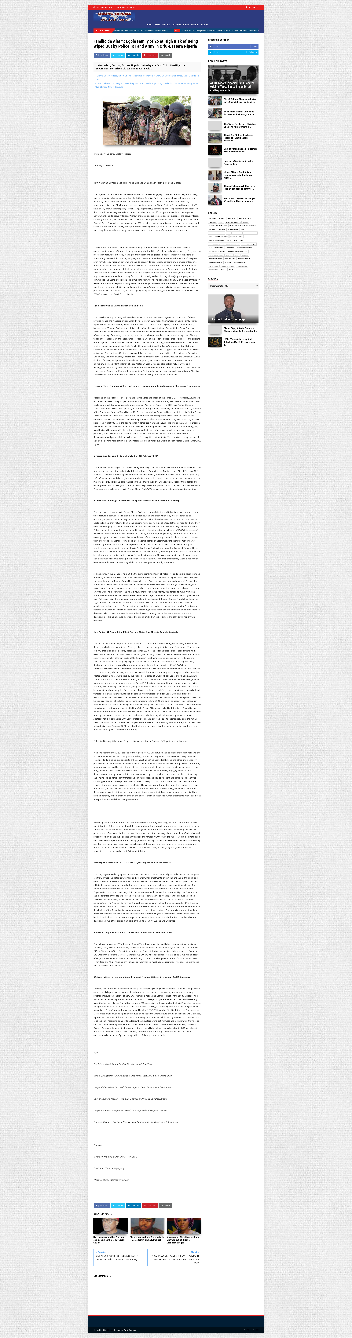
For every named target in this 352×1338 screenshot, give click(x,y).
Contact (255, 1330)
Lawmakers (230, 248)
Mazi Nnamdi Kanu (216, 255)
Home (246, 1330)
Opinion (228, 262)
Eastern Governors (216, 233)
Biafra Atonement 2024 (217, 226)
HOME (150, 24)
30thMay (222, 218)
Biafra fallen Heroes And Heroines (242, 226)
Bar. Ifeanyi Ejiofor (244, 30)
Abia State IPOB (245, 218)
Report (223, 269)
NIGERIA (166, 24)
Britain (212, 229)
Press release (242, 266)
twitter (132, 7)
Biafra (245, 222)
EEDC (228, 233)
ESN (210, 237)
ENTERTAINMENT (191, 24)
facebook (121, 7)
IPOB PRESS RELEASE (216, 248)
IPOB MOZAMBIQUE (248, 244)
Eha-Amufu (237, 233)
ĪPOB (241, 240)
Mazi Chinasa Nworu (217, 251)
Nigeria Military (215, 259)
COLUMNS (176, 24)
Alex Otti (212, 222)
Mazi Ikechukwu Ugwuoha (238, 251)
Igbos (229, 240)
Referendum (213, 269)
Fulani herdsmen (221, 237)
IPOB (235, 240)
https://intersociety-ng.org (115, 1179)
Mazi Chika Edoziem (244, 248)
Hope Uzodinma (236, 237)
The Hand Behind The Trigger (218, 30)
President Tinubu (227, 266)
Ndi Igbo (229, 255)
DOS (201, 30)
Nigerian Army (230, 259)
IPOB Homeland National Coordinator (224, 244)
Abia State (232, 218)
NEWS (157, 24)
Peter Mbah (213, 266)
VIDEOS (204, 24)
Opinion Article (240, 262)
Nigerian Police (244, 259)
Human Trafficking (216, 240)
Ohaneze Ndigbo (215, 262)
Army (221, 222)
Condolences (233, 229)
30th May (212, 218)
